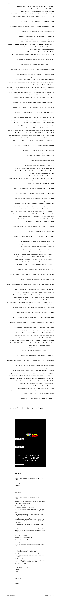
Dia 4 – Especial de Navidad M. (15, 135)
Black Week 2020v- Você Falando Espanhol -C (25, 79)
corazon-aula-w (11, 109)
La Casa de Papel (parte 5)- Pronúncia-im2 (45, 244)
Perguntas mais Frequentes (28, 307)
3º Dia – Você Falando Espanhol (48, 21)
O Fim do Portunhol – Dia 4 (33, 289)
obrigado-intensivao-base (39, 297)
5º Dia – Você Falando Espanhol (23, 29)
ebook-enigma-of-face (40, 140)
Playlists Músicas (51, 307)
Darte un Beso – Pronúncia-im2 (28, 120)
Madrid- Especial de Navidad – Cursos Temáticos (20, 274)
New (22, 284)
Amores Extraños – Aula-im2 (48, 34)
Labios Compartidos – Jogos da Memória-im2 (45, 264)
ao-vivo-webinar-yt (32, 44)
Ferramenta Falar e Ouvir (35, 173)
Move (38, 428)
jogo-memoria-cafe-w (38, 228)
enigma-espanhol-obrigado (48, 142)
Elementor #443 (39, 142)
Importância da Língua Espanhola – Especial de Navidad (21, 226)
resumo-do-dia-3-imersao (29, 365)
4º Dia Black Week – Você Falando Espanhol (45, 26)
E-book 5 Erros (25, 135)
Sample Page (51, 370)
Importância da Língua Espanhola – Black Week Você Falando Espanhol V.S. (39, 223)
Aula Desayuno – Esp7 (50, 59)
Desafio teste (45, 125)
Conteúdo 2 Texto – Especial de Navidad (20, 104)
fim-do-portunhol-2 (29, 190)
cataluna (30, 89)
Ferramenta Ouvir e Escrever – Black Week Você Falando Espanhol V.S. (40, 185)
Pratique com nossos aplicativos (47, 317)
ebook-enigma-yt (15, 142)
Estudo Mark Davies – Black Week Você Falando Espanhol (42, 160)
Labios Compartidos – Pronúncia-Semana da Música (30, 271)
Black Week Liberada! (34, 82)
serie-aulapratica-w (50, 373)
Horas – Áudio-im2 (42, 208)
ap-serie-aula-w (40, 44)
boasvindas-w (22, 84)
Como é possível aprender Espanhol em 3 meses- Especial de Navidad (32, 92)
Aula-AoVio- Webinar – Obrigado (47, 64)
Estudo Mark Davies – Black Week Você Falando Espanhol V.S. (23, 163)
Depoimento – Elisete (41, 122)
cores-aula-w (18, 109)
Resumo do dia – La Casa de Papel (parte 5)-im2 (44, 352)
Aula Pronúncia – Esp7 (49, 61)
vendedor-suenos (50, 388)
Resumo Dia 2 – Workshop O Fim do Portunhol (25, 337)
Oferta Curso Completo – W (12, 302)
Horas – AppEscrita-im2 (33, 208)
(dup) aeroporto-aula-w (21, 6)
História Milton (34, 203)
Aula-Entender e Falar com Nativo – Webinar (20, 66)
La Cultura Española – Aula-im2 (28, 256)
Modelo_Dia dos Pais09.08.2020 (13, 284)
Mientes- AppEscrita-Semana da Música (46, 282)
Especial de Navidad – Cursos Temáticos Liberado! (30, 153)
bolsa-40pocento (50, 84)
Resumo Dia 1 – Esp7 (35, 330)
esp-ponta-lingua (25, 150)
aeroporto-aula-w (35, 31)
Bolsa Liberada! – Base (41, 84)
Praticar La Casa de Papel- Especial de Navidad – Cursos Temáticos (26, 317)
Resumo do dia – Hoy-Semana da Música (25, 352)
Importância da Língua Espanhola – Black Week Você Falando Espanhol (40, 221)
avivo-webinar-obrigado (42, 66)
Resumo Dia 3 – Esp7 (14, 340)
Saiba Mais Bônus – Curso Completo (33, 368)
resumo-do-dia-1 (19, 363)
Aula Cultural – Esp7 (50, 56)
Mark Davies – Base (41, 274)
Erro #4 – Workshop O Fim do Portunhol (38, 147)
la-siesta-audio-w (34, 259)
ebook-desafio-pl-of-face (24, 137)
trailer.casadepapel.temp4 (43, 378)
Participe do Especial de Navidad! (38, 304)
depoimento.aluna (50, 122)
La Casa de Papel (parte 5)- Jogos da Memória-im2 (25, 244)
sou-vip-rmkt (33, 375)
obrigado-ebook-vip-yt (19, 297)
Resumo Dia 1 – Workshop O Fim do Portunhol (25, 332)
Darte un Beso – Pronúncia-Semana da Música (45, 120)
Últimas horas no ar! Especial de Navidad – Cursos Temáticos (42, 380)
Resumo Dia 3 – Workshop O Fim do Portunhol (45, 340)
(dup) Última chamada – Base (38, 11)
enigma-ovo (17, 145)
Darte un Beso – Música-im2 (15, 120)
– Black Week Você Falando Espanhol (15, 13)
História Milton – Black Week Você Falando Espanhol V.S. (43, 206)
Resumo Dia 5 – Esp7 (33, 345)
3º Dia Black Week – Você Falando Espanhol (28, 23)
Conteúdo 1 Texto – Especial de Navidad (19, 102)
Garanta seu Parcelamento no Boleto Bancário (25, 193)
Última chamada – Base (24, 380)
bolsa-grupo (36, 87)
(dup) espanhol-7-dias (29, 8)
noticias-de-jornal (28, 284)
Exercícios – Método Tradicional (21, 170)
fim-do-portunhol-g (38, 190)
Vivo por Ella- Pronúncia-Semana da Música (29, 393)
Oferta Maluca (44, 302)
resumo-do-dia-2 (39, 363)
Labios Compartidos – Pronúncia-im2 (46, 269)
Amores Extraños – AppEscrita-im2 (47, 31)
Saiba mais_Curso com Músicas (48, 368)
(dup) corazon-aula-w (19, 8)
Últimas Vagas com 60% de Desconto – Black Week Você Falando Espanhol (39, 385)
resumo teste (12, 363)
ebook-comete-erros (14, 137)
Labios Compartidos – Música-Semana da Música (28, 269)
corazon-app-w (51, 107)
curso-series (17, 112)
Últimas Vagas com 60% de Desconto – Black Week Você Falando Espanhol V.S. (30, 388)
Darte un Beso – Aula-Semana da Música (29, 115)
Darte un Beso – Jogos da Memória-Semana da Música (24, 117)
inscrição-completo (21, 228)
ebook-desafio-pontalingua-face (47, 137)
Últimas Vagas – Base (34, 383)
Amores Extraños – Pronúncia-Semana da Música (17, 44)
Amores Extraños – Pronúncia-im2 (47, 41)
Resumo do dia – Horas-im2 (48, 350)
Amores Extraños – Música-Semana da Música (30, 41)
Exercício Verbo (28, 165)
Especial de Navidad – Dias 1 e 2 (48, 153)
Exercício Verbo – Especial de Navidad (46, 168)
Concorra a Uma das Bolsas (22, 94)
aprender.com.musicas (15, 56)
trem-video (16, 380)
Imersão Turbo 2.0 (50, 216)
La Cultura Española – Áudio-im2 (14, 256)
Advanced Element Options (31, 428)
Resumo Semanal (50, 360)
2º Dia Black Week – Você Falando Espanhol (45, 18)
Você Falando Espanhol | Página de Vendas (29, 398)
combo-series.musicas (38, 89)
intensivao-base (30, 228)
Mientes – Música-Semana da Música (29, 282)
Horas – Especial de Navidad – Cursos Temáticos (20, 211)
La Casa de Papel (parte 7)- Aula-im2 (25, 249)
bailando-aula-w (51, 66)
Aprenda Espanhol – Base (25, 46)
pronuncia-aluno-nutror (35, 325)
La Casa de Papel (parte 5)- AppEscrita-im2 (29, 241)
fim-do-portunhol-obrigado (48, 190)
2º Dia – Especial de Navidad (16, 18)
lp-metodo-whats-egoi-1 (49, 271)
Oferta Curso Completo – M (48, 299)
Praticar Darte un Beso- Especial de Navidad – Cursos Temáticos (41, 312)
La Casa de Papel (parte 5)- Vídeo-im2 (28, 246)
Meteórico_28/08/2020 (49, 277)
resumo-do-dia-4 (39, 365)
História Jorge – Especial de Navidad (47, 201)
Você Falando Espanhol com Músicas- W (46, 395)
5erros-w (14, 29)
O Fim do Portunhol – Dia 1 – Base (47, 284)
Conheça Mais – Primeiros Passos (47, 94)
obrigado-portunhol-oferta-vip (16, 299)
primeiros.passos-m (41, 322)
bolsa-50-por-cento (11, 87)
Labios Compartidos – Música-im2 (47, 266)
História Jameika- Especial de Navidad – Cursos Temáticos (27, 201)
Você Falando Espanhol (11, 3)
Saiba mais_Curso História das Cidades (33, 370)
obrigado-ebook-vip (50, 294)
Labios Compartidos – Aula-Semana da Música (25, 264)
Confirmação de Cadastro (34, 94)
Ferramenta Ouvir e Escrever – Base (47, 180)
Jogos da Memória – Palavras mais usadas (24, 239)
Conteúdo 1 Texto (27, 99)
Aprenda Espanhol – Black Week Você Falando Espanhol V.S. (42, 49)
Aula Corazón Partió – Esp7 (39, 56)
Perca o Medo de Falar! (17, 307)
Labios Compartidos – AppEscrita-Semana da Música (30, 261)
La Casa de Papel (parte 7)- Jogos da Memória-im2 (44, 249)
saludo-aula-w (45, 370)
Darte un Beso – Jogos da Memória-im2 (46, 115)
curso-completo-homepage (48, 109)
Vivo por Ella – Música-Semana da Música (46, 390)
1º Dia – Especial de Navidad (48, 13)
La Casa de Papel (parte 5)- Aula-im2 (46, 241)
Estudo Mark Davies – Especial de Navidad (45, 163)
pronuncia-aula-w (44, 325)
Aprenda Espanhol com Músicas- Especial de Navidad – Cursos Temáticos (39, 51)
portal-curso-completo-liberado (42, 309)
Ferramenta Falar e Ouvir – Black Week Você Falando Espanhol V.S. (20, 178)
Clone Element (23, 428)
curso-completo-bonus (37, 109)
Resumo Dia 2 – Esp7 (34, 335)
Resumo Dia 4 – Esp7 (34, 342)
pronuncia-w (51, 325)
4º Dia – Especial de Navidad (16, 26)
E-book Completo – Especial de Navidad (37, 135)
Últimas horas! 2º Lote (23, 383)
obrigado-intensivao (29, 297)
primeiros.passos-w (50, 322)
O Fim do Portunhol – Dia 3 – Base (20, 289)
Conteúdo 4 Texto (17, 107)
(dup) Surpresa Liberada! (26, 11)
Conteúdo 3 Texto (33, 104)
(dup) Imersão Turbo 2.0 (49, 8)
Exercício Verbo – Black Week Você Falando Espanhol (43, 165)
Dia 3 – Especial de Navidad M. (48, 132)
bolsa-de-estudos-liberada (21, 87)
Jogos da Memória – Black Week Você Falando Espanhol (43, 234)
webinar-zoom (42, 398)
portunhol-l (17, 312)
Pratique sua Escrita (21, 320)
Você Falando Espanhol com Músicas (46, 393)
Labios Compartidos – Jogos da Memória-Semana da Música (27, 266)
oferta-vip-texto (51, 302)
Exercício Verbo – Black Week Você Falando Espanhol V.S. (26, 168)
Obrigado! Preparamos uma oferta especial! (36, 294)
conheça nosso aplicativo (19, 97)
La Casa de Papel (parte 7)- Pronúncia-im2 (29, 251)
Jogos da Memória (30, 231)
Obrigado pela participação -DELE (19, 294)
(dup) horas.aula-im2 (39, 8)
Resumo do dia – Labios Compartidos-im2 (21, 357)
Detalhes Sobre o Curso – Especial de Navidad (45, 130)
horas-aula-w (19, 213)
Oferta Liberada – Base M (34, 302)
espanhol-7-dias (34, 150)
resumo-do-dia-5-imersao (20, 368)
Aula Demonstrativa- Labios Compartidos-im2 (35, 59)
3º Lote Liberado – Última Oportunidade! (46, 23)
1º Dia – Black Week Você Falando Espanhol (33, 13)
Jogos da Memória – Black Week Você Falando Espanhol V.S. (24, 236)
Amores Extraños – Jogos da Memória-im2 (45, 36)
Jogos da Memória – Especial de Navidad (46, 236)
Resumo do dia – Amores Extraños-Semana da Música (28, 347)
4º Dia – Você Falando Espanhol (29, 26)
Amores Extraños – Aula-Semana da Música (27, 36)
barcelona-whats (24, 69)
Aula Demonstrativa (21, 59)
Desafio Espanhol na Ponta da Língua (33, 125)
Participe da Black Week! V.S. (24, 304)
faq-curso (52, 170)
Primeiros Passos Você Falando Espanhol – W (19, 322)
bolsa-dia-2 (30, 87)
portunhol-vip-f (24, 312)
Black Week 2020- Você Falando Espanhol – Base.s (44, 72)
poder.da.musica (19, 309)
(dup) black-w (51, 6)
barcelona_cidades (32, 69)
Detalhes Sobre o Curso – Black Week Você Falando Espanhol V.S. (21, 130)
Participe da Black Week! (12, 304)
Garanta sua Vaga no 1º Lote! (41, 193)
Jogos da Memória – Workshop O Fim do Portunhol (44, 239)
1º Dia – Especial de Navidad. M (18, 16)
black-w (52, 82)
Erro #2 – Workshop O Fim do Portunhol (46, 145)
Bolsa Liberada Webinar (31, 84)
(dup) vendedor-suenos (49, 11)
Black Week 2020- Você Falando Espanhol (45, 69)
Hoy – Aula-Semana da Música (29, 213)
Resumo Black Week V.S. (24, 330)
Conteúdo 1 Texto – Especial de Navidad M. (37, 102)
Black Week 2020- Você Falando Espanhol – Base (23, 72)
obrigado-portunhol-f (50, 297)
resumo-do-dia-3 (19, 365)
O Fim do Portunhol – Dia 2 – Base (35, 287)
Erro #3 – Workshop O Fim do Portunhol (21, 147)
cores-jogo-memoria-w (27, 109)
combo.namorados (13, 92)
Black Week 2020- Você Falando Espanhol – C (26, 74)
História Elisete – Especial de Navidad (22, 198)
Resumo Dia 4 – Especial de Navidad (47, 342)
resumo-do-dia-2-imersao (49, 363)
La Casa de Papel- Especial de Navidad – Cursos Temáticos (26, 254)
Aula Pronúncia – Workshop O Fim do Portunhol (30, 64)
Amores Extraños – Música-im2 (48, 39)
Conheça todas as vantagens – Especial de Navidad (44, 97)
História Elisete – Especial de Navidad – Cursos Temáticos (42, 198)
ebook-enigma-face (31, 140)
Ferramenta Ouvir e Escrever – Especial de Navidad (24, 188)
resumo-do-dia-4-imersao (49, 365)
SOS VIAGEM (27, 375)
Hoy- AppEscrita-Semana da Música (38, 216)
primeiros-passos (32, 322)
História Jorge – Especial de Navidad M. (22, 203)
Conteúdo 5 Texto (43, 107)
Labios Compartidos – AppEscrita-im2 (46, 259)
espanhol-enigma (41, 150)
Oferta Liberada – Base (23, 302)
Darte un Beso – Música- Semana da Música (45, 117)
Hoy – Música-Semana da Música (23, 216)
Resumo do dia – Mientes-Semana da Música (16, 360)
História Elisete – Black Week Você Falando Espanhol (19, 196)
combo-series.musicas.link (49, 89)
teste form (34, 378)
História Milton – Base (50, 203)
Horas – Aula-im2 (50, 208)
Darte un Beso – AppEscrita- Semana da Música (30, 112)
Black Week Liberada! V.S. (45, 82)
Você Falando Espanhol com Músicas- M (29, 395)
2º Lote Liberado (24, 21)
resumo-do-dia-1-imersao (29, 363)
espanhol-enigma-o (50, 150)
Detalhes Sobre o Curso (23, 127)
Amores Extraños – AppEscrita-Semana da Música (32, 34)
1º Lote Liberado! (51, 16)
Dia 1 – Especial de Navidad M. (21, 132)
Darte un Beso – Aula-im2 (14, 115)
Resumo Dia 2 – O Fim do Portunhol (22, 335)
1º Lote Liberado (43, 16)
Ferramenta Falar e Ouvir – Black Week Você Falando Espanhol (41, 175)
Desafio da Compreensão (20, 125)
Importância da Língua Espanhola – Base (46, 218)
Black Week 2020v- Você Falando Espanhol (45, 77)
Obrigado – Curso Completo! (48, 292)
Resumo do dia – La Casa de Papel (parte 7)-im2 (26, 355)
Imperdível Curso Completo (16, 218)
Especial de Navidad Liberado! (48, 155)
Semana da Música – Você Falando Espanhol (30, 373)
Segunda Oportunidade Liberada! (13, 373)
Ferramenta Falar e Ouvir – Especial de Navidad (44, 178)
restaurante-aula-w (28, 327)
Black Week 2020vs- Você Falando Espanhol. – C (19, 82)
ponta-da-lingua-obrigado (29, 309)
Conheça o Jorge (28, 97)
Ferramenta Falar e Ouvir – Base (47, 173)
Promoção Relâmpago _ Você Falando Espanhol (19, 325)
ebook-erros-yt (23, 142)
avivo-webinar (33, 66)
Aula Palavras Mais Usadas (39, 61)
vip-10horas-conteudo (15, 390)
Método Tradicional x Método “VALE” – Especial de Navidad (33, 279)
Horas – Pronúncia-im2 (49, 211)
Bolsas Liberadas (51, 87)
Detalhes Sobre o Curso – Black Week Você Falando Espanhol (42, 127)
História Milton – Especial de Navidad (19, 208)
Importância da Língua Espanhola (30, 218)
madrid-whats (33, 274)
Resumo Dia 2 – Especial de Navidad (47, 335)
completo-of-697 (50, 92)
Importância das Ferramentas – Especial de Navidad (43, 226)
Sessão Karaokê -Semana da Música (16, 375)
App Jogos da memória (49, 44)
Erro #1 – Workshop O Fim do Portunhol (29, 145)
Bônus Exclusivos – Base (17, 89)
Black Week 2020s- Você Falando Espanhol (45, 74)
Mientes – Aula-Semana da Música (14, 282)
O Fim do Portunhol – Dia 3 (48, 287)
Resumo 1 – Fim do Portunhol (39, 327)
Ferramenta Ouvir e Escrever (33, 180)
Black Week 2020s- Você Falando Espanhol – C (26, 77)
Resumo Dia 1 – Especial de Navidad (47, 330)
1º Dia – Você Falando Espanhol (32, 16)
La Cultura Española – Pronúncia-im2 (22, 259)
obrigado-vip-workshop (29, 299)
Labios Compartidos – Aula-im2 (48, 261)
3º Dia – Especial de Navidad (34, 21)
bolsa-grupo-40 (43, 87)
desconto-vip (51, 125)
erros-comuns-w (51, 147)
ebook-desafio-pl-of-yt (35, 137)
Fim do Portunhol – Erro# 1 (40, 188)
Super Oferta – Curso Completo (16, 378)
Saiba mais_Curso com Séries (18, 370)
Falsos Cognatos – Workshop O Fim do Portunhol (39, 170)
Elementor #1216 (31, 142)
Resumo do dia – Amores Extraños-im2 (46, 345)
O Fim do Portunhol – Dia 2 (22, 287)
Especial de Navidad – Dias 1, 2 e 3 (34, 155)
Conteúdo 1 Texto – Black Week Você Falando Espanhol (43, 99)
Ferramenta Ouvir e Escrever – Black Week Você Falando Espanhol (41, 183)
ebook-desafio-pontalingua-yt (19, 140)
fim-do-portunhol (50, 188)
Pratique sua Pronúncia (30, 320)
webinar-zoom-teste (50, 398)
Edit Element (17, 428)
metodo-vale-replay (50, 279)
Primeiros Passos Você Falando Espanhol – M (45, 320)
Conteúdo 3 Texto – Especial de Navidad (46, 104)
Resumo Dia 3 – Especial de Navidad (27, 340)
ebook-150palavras (50, 135)
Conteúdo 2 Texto (50, 102)
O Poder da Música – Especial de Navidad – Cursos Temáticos (29, 292)
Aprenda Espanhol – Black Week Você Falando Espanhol (43, 46)
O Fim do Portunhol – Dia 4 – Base (47, 289)
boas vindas (10, 84)
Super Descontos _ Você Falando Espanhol (45, 375)
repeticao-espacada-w (18, 327)
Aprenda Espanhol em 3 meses (48, 54)
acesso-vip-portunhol (26, 31)
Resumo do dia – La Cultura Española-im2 (46, 355)
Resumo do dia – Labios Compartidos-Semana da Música (42, 357)
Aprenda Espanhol (15, 46)
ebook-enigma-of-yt (50, 140)
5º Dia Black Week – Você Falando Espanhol (40, 29)
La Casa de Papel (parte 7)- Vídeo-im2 (46, 251)
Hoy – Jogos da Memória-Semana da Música (45, 213)
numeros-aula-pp (36, 284)
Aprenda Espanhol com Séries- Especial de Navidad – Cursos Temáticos (26, 54)
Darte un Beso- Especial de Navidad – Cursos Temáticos (25, 122)
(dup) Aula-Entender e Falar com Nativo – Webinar (37, 6)
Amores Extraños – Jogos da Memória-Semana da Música (29, 39)
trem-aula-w (51, 378)
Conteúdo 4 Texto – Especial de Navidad (30, 107)
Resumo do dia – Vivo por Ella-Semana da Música (36, 360)
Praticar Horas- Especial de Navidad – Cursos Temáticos (43, 314)
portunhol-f (52, 309)
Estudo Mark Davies (41, 158)
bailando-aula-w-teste (15, 69)
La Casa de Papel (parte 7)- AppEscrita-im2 (45, 246)
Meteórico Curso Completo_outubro (36, 277)
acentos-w (52, 29)
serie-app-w (42, 373)
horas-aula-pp (12, 213)
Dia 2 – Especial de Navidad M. (35, 132)
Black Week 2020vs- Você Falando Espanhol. (45, 79)
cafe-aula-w (25, 89)
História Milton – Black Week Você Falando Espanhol (19, 206)
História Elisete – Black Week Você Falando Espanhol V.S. (42, 196)
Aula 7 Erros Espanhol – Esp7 (27, 56)
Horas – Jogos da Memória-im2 (37, 211)
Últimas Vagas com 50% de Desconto (46, 383)
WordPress (52, 595)
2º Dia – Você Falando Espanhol (29, 18)
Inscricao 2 (14, 228)
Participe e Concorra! (50, 304)
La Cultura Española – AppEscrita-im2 (46, 254)
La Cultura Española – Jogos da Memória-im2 (45, 256)
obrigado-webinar (38, 299)
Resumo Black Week (50, 327)
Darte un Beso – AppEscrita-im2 (47, 112)
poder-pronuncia (11, 309)
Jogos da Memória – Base (49, 231)
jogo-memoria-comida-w (49, 228)
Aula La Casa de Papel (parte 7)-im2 (25, 61)
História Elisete (51, 193)
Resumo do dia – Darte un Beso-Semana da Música (32, 350)
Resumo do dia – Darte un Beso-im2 (47, 347)
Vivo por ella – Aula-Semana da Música (29, 390)
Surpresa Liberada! (27, 378)
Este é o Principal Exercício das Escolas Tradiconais (25, 158)
